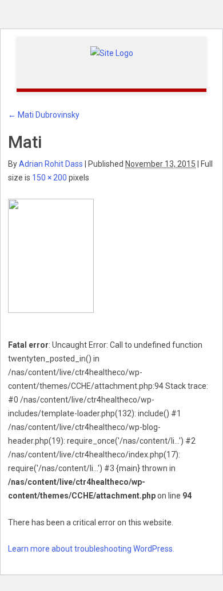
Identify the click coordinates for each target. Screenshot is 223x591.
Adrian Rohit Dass (51, 163)
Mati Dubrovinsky (43, 114)
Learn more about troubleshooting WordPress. (91, 548)
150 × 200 (49, 177)
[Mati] (51, 255)
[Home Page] (111, 52)
